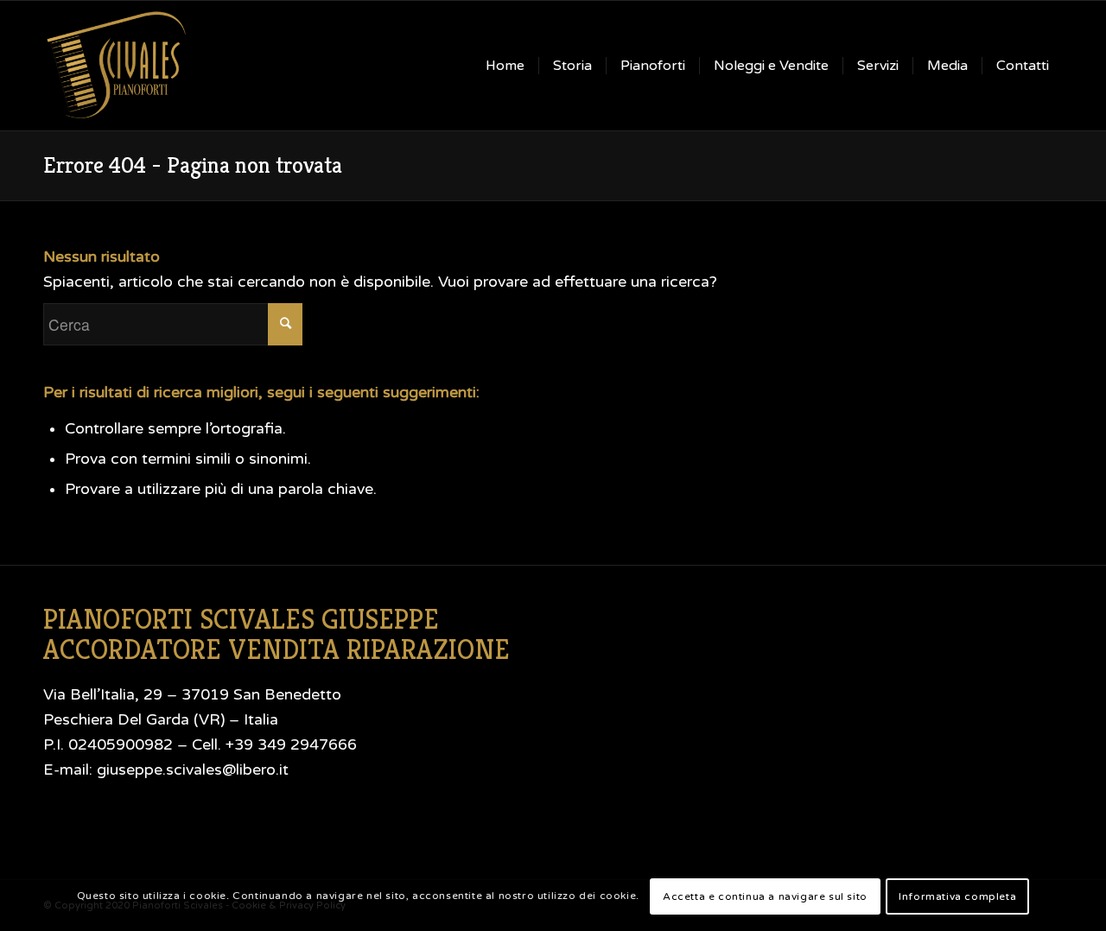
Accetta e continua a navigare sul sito (765, 896)
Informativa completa (957, 896)
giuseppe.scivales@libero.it (193, 770)
